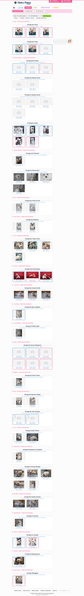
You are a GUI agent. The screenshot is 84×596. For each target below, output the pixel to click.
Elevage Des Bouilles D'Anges (32, 394)
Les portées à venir (29, 11)
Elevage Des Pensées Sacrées (32, 497)
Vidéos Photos (45, 7)
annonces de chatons (18, 11)
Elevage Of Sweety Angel (32, 326)
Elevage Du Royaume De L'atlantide (32, 449)
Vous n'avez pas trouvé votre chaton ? (61, 41)
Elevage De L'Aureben (32, 535)
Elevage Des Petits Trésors (32, 375)
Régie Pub (55, 590)
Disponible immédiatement (41, 18)
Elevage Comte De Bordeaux (32, 269)
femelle (28, 18)
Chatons (28, 7)
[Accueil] (14, 7)
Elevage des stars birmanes (32, 411)
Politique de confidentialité (45, 590)
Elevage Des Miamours (32, 219)
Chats (35, 7)
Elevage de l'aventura (32, 516)
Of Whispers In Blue (32, 123)
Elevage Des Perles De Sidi (32, 200)
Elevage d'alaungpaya (32, 573)
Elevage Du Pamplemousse (32, 554)
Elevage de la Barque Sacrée (32, 78)
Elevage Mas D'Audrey (32, 61)
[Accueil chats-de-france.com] (23, 3)
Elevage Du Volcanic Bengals (32, 466)
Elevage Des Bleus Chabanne (32, 307)
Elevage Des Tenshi (32, 24)
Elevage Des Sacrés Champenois (32, 345)
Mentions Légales (35, 590)
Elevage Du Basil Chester (32, 430)
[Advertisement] (63, 30)
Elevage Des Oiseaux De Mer (32, 288)
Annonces (56, 7)
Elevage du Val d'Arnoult (32, 153)
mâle (33, 18)
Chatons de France (17, 590)
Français (63, 590)
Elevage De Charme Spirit (32, 170)
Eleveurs (20, 8)
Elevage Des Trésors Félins (32, 239)
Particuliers (22, 18)
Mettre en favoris (26, 590)
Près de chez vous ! (40, 11)
